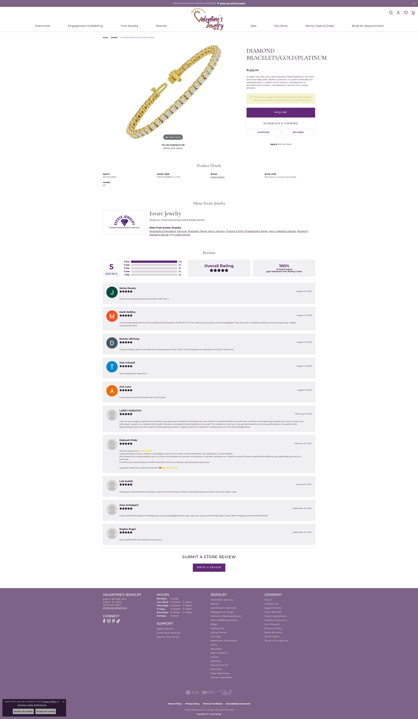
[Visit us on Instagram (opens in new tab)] (108, 621)
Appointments (165, 628)
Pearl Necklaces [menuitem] (220, 673)
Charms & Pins (234, 231)
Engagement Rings (256, 231)
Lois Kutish (126, 481)
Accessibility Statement (238, 703)
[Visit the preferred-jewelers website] (224, 692)
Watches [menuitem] (216, 661)
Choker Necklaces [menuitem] (222, 677)
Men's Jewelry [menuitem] (219, 653)
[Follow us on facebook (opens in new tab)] (104, 621)
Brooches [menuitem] (216, 669)
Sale (253, 25)
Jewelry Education (168, 637)
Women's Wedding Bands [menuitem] (226, 616)
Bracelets (193, 231)
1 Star (127, 274)
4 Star (127, 265)
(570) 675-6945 (173, 148)
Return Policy (175, 703)
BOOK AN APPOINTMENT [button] (232, 3)
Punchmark (215, 714)
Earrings (182, 231)
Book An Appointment (368, 25)
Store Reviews (273, 612)
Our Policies (272, 624)
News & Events (273, 632)
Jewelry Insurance (276, 620)
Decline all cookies (23, 711)
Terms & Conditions (276, 640)
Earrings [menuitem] (216, 636)
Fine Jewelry (129, 25)
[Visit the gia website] (192, 692)
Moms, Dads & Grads (319, 25)
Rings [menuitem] (214, 624)
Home (105, 37)
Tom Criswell (127, 362)
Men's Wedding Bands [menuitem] (224, 620)
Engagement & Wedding (85, 25)
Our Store (281, 25)
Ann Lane (125, 386)
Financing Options (276, 616)
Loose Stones (182, 234)
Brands (161, 25)
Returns (298, 133)
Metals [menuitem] (215, 604)
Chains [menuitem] (215, 657)
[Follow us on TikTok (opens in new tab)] (118, 621)
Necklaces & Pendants (162, 231)
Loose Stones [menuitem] (219, 632)
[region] (173, 92)
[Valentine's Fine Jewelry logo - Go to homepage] (209, 19)
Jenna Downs (127, 288)
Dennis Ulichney (129, 338)
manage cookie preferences (31, 705)
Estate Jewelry (218, 177)
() (180, 261)
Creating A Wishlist (168, 633)
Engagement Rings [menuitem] (222, 612)
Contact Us (271, 604)
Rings (203, 231)
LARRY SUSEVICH (130, 410)
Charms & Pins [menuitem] (219, 665)
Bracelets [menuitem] (216, 649)
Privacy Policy (273, 628)
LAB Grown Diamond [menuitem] (223, 608)
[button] (390, 12)
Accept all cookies (45, 711)
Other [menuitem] (214, 644)
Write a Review (209, 568)
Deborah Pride (128, 440)
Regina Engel (127, 529)
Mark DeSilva (127, 312)
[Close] (414, 3)
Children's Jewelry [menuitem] (222, 600)
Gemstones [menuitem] (217, 628)
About (268, 600)
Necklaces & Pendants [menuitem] (224, 640)
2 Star (127, 271)
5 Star (127, 261)
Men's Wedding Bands (282, 231)
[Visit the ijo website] (208, 692)
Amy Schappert (128, 505)
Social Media (272, 636)
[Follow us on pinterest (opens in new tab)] (113, 621)
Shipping (264, 133)
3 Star (127, 268)
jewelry (114, 37)
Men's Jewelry (216, 231)
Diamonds (42, 25)
